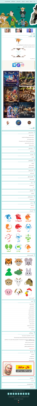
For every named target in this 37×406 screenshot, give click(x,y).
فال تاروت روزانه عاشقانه (30, 325)
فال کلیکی (32, 193)
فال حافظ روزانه (32, 356)
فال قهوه (33, 163)
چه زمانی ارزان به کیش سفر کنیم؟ (29, 342)
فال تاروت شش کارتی (31, 317)
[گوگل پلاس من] (13, 394)
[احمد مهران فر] (30, 30)
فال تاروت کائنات (31, 308)
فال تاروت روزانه (31, 304)
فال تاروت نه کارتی (31, 319)
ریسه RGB (32, 205)
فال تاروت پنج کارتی (31, 315)
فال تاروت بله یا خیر (31, 327)
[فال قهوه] (27, 94)
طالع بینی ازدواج (32, 179)
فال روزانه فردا (32, 386)
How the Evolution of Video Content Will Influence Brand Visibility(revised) (24, 337)
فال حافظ (31, 1)
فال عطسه (32, 380)
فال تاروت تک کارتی (31, 310)
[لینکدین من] (8, 394)
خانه (34, 1)
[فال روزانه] (11, 79)
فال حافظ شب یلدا (31, 358)
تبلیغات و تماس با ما (7, 1)
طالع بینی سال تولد (31, 298)
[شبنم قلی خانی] (7, 30)
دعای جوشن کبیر (18, 51)
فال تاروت (27, 1)
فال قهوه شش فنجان (31, 167)
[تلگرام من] (26, 394)
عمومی (30, 128)
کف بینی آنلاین (32, 173)
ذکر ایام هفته (18, 54)
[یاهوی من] (28, 394)
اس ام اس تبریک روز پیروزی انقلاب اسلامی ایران (28, 137)
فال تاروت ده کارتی (31, 321)
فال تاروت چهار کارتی (31, 314)
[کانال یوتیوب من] (11, 394)
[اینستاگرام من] (21, 394)
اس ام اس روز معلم (31, 145)
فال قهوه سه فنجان (31, 165)
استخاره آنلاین (13, 1)
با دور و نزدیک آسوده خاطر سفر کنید (29, 344)
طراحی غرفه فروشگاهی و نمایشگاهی (29, 346)
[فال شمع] (11, 94)
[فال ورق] (11, 110)
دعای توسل (18, 52)
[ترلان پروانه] (19, 30)
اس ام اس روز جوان (31, 135)
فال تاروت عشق (32, 323)
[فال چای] (27, 110)
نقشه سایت (15, 399)
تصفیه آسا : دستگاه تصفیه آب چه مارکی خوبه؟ (28, 335)
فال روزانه (23, 1)
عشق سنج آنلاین (32, 199)
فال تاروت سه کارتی (31, 312)
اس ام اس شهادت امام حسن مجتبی (29, 143)
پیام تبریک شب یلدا (31, 360)
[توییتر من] (16, 394)
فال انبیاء (33, 157)
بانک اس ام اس (18, 1)
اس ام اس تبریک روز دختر (30, 139)
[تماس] (18, 394)
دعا (19, 6)
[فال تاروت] (27, 79)
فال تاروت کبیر (32, 306)
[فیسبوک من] (23, 394)
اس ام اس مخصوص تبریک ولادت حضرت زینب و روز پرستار (26, 141)
